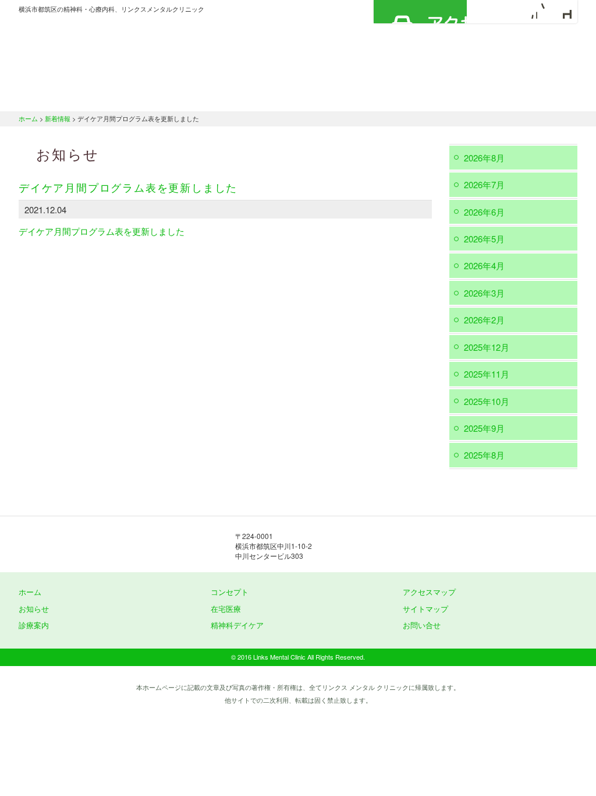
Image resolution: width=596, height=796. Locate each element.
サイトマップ (425, 608)
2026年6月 (484, 212)
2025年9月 (484, 428)
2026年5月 (484, 239)
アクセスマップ (420, 11)
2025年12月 (486, 347)
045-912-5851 (426, 545)
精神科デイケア (437, 96)
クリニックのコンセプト (167, 96)
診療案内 (270, 96)
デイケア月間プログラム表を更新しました (102, 231)
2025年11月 (486, 374)
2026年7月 (484, 184)
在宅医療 (352, 96)
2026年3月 (484, 293)
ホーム (62, 96)
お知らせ (34, 608)
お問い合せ (422, 625)
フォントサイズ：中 (546, 11)
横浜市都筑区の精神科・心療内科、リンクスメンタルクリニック (135, 49)
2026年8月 (484, 158)
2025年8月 (484, 455)
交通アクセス (530, 96)
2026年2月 (484, 320)
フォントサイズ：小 (529, 11)
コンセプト (230, 591)
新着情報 (57, 118)
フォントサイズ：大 (564, 11)
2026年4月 (484, 265)
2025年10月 (486, 401)
